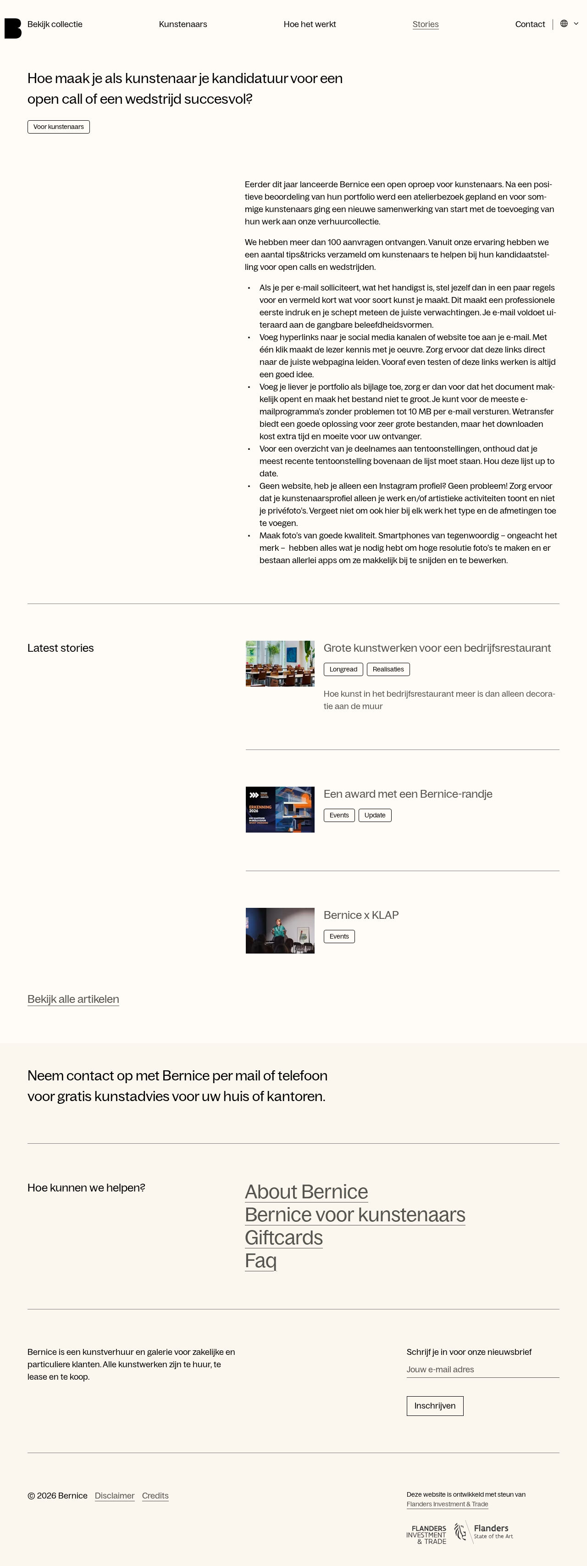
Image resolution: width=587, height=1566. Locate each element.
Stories (426, 24)
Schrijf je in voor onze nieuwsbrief (469, 1352)
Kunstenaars (183, 24)
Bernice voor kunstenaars (355, 1214)
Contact (530, 24)
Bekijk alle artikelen (73, 999)
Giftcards (284, 1237)
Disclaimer (115, 1495)
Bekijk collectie (55, 24)
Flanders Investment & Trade (447, 1504)
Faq (261, 1260)
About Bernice (306, 1191)
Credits (155, 1495)
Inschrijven (435, 1405)
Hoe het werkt (310, 24)
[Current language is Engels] (570, 24)
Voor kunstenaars (58, 126)
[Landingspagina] (13, 28)
